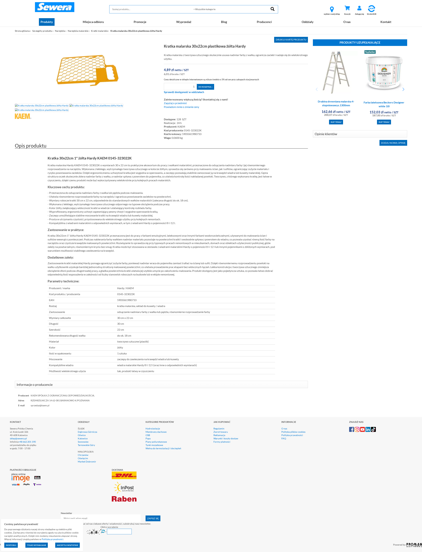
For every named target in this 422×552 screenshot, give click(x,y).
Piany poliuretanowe (156, 441)
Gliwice (82, 435)
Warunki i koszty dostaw (225, 438)
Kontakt (385, 22)
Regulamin (218, 428)
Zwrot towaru (220, 431)
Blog (224, 22)
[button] (403, 89)
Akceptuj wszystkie (67, 545)
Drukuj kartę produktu (291, 39)
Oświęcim (83, 458)
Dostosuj (11, 545)
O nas (347, 22)
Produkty (47, 22)
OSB (148, 435)
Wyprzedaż (183, 22)
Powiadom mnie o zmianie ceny (181, 106)
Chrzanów (83, 455)
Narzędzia (60, 30)
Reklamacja (219, 435)
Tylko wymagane (36, 545)
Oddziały (308, 22)
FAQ (283, 438)
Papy (148, 438)
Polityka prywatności (292, 435)
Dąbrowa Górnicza (87, 431)
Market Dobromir (87, 461)
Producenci (264, 22)
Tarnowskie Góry (86, 445)
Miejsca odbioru (93, 22)
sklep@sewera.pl (18, 438)
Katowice (83, 438)
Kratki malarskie (99, 30)
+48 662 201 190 (27, 441)
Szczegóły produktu (42, 30)
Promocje (140, 22)
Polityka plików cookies (293, 431)
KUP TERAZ (336, 122)
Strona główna (22, 30)
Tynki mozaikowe (154, 445)
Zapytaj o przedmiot (175, 103)
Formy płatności (221, 441)
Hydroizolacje (153, 428)
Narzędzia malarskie (78, 30)
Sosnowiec (83, 441)
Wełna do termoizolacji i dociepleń (163, 448)
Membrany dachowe (156, 431)
